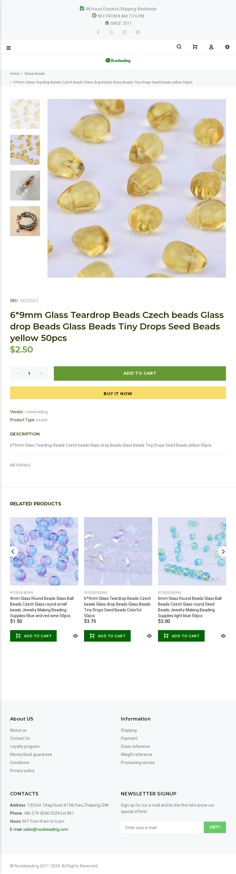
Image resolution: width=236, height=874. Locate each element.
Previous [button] (12, 551)
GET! (215, 827)
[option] (25, 117)
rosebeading (36, 411)
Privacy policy (22, 770)
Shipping (129, 730)
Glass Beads (34, 74)
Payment (129, 738)
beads (41, 420)
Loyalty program (25, 746)
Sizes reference (135, 746)
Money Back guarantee (31, 754)
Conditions (19, 762)
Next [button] (223, 551)
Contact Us (20, 738)
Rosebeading (21, 593)
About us (18, 730)
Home (15, 74)
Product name (48, 851)
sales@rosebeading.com (45, 829)
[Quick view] (74, 636)
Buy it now (118, 393)
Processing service (138, 762)
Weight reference (137, 754)
